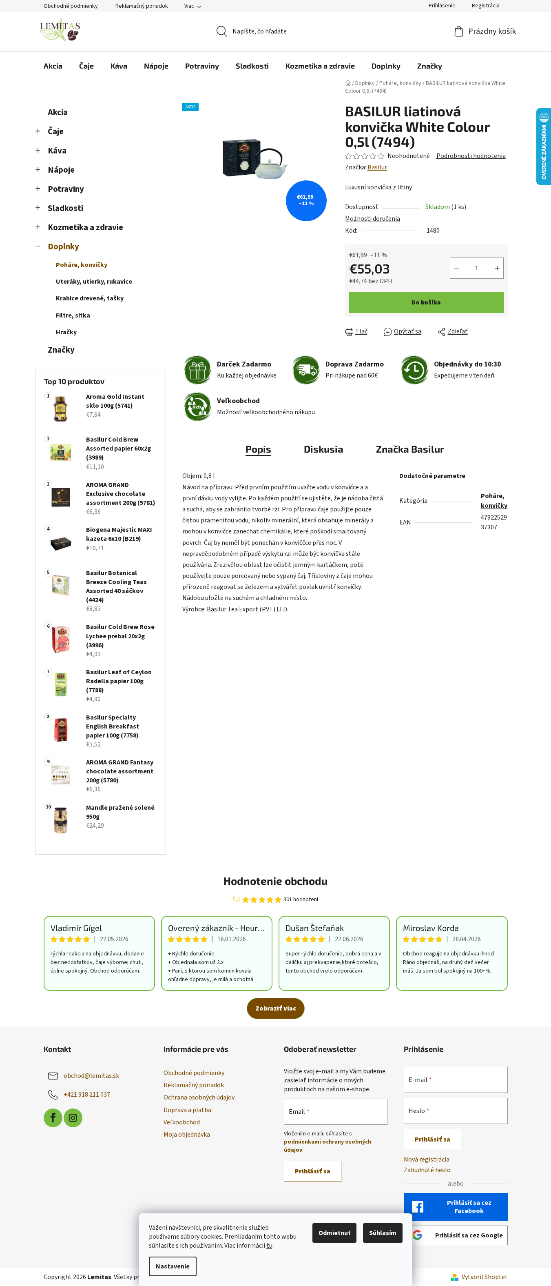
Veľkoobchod (182, 1122)
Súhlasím (382, 1232)
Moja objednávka (187, 1134)
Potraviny (66, 189)
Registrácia (486, 6)
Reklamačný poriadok (141, 6)
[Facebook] (53, 1117)
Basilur (377, 167)
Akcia (58, 112)
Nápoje (61, 170)
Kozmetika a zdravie (85, 227)
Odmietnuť (334, 1232)
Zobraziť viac (275, 1008)
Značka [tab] (410, 449)
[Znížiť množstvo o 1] (456, 268)
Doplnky (63, 247)
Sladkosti (65, 208)
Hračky (66, 332)
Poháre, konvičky (81, 264)
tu (269, 1245)
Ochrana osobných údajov (199, 1097)
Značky (61, 350)
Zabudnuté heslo (427, 1170)
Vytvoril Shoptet (485, 1277)
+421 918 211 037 (87, 1094)
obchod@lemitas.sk (91, 1075)
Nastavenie (173, 1266)
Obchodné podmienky (71, 6)
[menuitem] (53, 66)
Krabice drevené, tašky (90, 298)
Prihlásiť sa (312, 1171)
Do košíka (426, 302)
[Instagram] (73, 1117)
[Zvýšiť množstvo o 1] (497, 268)
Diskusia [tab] (323, 449)
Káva (57, 151)
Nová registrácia (426, 1159)
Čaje (56, 132)
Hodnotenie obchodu (275, 880)
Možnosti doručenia (372, 218)
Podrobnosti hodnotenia (471, 155)
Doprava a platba (187, 1110)
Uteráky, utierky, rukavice (94, 281)
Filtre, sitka (73, 315)
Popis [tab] (258, 449)
